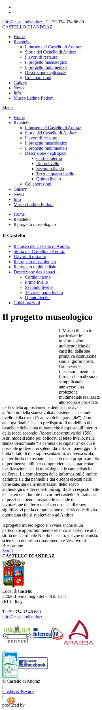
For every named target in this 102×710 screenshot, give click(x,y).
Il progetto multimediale (46, 67)
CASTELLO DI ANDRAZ (27, 26)
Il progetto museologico (46, 62)
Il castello (22, 41)
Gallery (20, 82)
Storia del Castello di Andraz (50, 52)
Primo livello (36, 282)
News (19, 87)
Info (17, 92)
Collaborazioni (38, 77)
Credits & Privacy (18, 691)
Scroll (7, 550)
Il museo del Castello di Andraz (53, 46)
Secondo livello (39, 287)
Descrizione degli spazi (45, 72)
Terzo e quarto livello (44, 292)
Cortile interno (38, 277)
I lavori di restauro (41, 57)
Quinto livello (37, 297)
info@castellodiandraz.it (24, 21)
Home (19, 36)
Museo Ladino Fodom (34, 98)
